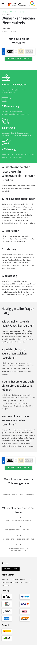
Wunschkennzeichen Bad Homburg (18, 539)
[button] (3, 4)
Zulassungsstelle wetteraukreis (18, 494)
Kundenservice (10, 569)
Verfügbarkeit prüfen (18, 59)
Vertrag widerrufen (10, 583)
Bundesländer (25, 579)
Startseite (5, 12)
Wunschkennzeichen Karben (18, 521)
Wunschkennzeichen (17, 12)
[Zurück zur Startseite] (18, 4)
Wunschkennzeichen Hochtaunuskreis (18, 549)
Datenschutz (25, 583)
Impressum (6, 586)
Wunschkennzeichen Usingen (18, 530)
